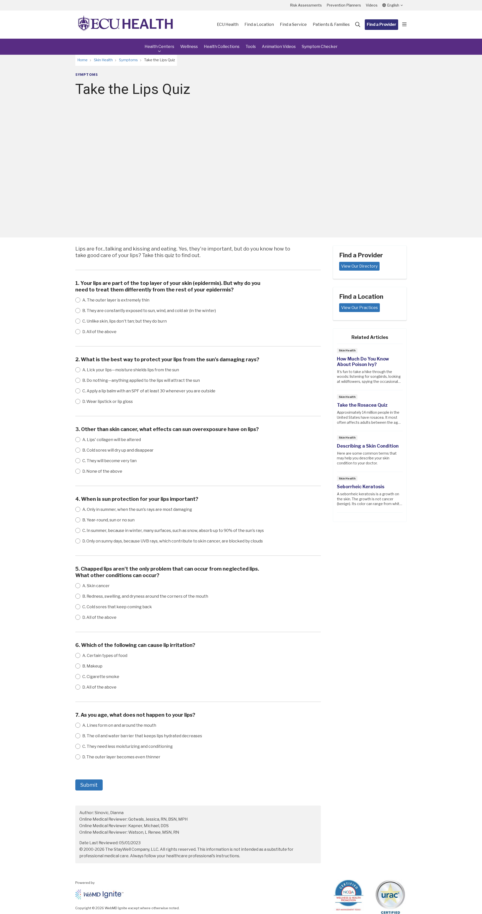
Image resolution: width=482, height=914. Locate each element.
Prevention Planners (344, 5)
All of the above (99, 331)
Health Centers (159, 46)
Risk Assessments (306, 5)
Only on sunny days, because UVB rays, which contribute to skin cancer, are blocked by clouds (172, 541)
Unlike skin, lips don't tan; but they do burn (124, 321)
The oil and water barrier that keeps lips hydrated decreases (142, 736)
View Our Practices (359, 307)
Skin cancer (96, 585)
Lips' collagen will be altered (111, 439)
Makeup (92, 666)
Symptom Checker (320, 46)
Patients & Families (331, 24)
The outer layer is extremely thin (115, 300)
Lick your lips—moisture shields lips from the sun (130, 370)
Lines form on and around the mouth (119, 725)
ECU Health (227, 24)
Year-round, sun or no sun (108, 520)
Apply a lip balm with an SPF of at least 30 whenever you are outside (148, 391)
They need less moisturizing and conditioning (127, 746)
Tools (251, 46)
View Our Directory (359, 266)
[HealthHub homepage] (125, 25)
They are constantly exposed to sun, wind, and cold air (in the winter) (149, 310)
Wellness (189, 46)
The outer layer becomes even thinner (121, 757)
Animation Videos (279, 46)
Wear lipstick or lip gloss (107, 401)
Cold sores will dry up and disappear (118, 450)
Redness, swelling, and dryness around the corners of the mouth (145, 596)
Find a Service (293, 24)
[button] (404, 24)
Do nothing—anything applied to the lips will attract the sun (141, 380)
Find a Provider (381, 24)
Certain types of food (104, 655)
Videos (372, 5)
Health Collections (221, 46)
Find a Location (259, 24)
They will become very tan (109, 460)
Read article (370, 368)
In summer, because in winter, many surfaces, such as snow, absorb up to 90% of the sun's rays (173, 530)
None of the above (102, 471)
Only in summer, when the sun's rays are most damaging (137, 509)
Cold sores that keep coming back (117, 606)
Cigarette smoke (100, 676)
